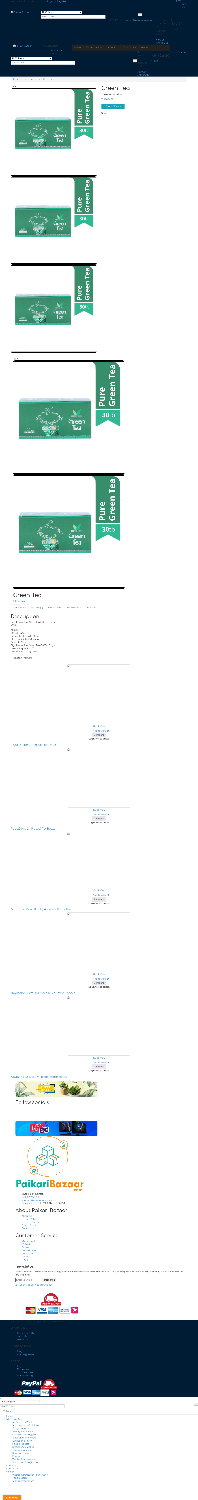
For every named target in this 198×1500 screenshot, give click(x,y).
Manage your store (23, 1481)
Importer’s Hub (178, 52)
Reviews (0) (37, 608)
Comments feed (25, 1372)
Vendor (10, 1472)
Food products (31, 79)
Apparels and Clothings (25, 1425)
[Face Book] (22, 1108)
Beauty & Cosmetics (23, 1431)
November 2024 (25, 1333)
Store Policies (74, 608)
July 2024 (22, 1336)
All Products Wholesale (25, 1422)
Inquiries (91, 608)
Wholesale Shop (15, 1419)
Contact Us (12, 1469)
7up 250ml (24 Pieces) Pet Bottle (33, 828)
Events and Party (22, 1441)
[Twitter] (22, 1111)
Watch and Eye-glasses (25, 1462)
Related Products (22, 658)
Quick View (99, 726)
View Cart (161, 40)
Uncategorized (25, 1354)
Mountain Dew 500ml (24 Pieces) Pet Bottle (41, 909)
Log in (20, 1366)
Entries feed (23, 1369)
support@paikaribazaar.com (140, 20)
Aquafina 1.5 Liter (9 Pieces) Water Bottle (39, 1076)
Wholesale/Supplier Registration (30, 1475)
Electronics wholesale (24, 1438)
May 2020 (22, 1339)
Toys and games (21, 1450)
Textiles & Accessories (24, 1459)
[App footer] (33, 1285)
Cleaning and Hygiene (24, 1435)
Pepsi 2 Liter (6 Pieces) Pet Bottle (33, 744)
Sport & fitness (20, 1453)
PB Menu (7, 1411)
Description (19, 608)
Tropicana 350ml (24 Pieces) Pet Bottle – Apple (43, 993)
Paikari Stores (20, 1478)
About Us (11, 1465)
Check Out (162, 43)
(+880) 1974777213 (31, 1197)
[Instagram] (22, 1114)
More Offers (54, 608)
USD (184, 7)
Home (16, 79)
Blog (19, 1351)
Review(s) (107, 99)
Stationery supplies (23, 1447)
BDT (178, 1)
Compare (99, 735)
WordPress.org (25, 1375)
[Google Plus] (22, 1117)
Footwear (17, 1456)
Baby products (20, 1428)
